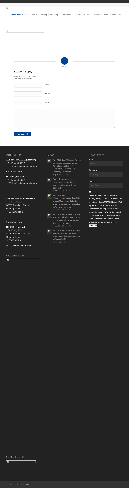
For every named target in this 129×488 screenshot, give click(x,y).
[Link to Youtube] (117, 5)
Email (47, 93)
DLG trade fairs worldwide (18, 245)
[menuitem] (34, 14)
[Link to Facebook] (113, 5)
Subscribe (93, 225)
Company (93, 170)
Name (47, 84)
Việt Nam (123, 1)
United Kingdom (119, 1)
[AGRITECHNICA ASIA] (17, 14)
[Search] (120, 14)
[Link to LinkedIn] (121, 5)
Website (48, 102)
